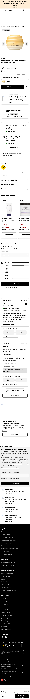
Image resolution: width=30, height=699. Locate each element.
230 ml (13, 446)
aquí (23, 650)
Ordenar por (4, 251)
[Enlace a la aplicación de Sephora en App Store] (17, 645)
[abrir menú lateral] (2, 10)
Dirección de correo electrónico (10, 472)
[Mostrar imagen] (15, 43)
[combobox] (15, 255)
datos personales (17, 464)
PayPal (18, 74)
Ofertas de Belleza (5, 652)
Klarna (23, 74)
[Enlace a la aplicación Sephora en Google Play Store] (6, 645)
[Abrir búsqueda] (19, 10)
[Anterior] (3, 44)
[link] (15, 284)
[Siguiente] (26, 44)
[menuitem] (23, 10)
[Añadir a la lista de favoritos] (15, 200)
